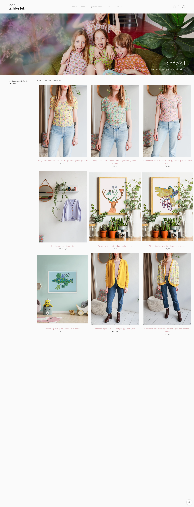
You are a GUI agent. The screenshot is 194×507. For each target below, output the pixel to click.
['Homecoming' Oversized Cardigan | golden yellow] (115, 289)
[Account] (174, 7)
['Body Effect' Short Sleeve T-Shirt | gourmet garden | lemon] (63, 121)
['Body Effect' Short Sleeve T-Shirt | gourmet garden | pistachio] (115, 121)
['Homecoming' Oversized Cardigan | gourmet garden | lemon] (167, 289)
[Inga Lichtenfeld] (17, 6)
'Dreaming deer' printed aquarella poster (115, 246)
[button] (179, 6)
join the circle (96, 7)
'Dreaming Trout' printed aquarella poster (62, 329)
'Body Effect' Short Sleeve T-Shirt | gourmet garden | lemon (62, 160)
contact (119, 7)
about (108, 7)
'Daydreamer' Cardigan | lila (62, 246)
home (74, 7)
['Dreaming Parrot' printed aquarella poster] (167, 207)
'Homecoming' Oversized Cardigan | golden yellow (115, 329)
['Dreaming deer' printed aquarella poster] (115, 207)
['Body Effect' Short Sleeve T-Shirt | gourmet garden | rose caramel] (167, 121)
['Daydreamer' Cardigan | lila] (62, 206)
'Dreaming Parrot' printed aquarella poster (167, 246)
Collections (47, 81)
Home (39, 81)
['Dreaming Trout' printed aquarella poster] (62, 289)
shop (83, 7)
